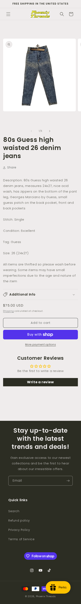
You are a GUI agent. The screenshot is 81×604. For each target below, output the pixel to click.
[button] (8, 14)
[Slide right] (49, 131)
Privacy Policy (19, 530)
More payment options (40, 344)
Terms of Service (21, 539)
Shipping (8, 311)
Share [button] (11, 167)
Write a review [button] (40, 382)
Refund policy (19, 520)
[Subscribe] (67, 481)
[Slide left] (31, 131)
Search (14, 511)
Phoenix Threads (46, 596)
